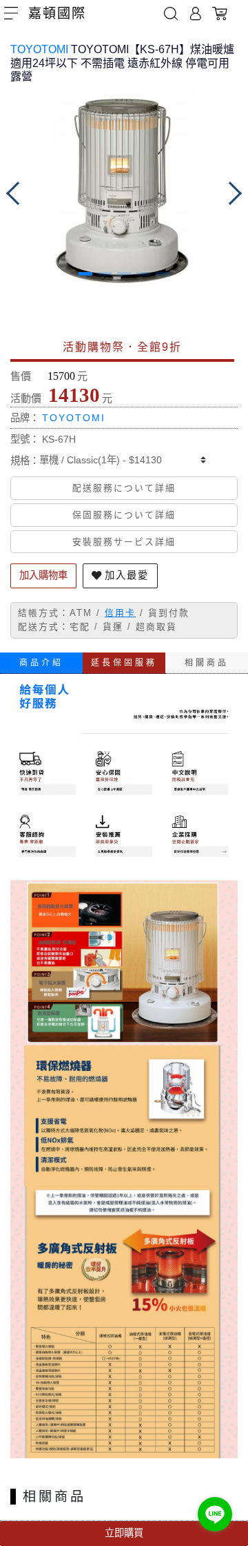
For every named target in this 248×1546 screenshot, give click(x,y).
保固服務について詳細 (124, 515)
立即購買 (124, 1532)
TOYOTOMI (39, 49)
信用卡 (120, 613)
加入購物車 (43, 575)
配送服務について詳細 (124, 488)
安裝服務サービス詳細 (124, 542)
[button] (85, 274)
